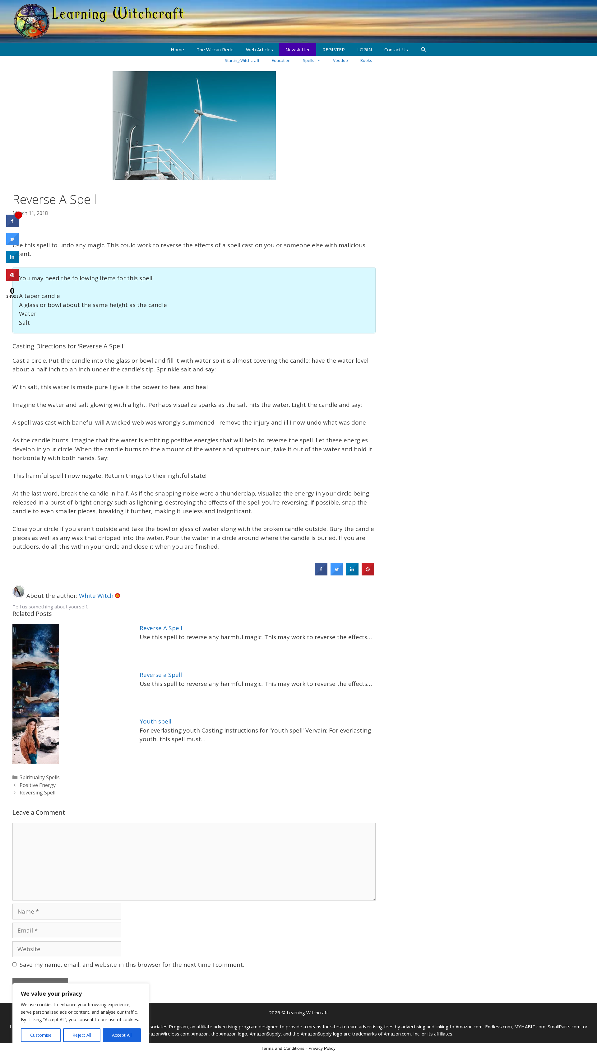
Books (366, 60)
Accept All (122, 1035)
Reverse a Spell (161, 675)
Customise (41, 1035)
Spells (308, 60)
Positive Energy (38, 785)
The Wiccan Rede (215, 49)
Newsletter (297, 49)
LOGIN (364, 49)
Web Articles (259, 49)
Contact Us (396, 49)
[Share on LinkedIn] (12, 261)
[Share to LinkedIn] (352, 573)
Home (177, 49)
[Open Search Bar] (423, 49)
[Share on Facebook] (321, 573)
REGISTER (333, 49)
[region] (80, 1016)
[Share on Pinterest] (368, 573)
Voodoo (340, 60)
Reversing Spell (37, 792)
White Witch (97, 596)
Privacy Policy (322, 1048)
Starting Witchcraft (242, 60)
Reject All (81, 1035)
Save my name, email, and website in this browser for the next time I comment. (132, 965)
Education (281, 60)
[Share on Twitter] (337, 573)
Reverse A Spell (161, 628)
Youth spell (155, 721)
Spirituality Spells (40, 777)
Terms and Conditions (282, 1048)
